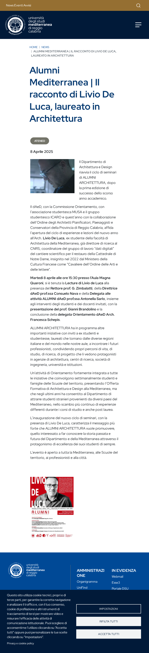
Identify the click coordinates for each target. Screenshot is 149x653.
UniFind (82, 588)
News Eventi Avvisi (18, 5)
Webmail (117, 577)
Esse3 (116, 583)
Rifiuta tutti (109, 621)
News (45, 47)
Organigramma (87, 582)
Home (33, 47)
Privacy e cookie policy (20, 643)
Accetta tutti (108, 634)
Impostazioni (108, 609)
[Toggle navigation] (138, 25)
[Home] (28, 25)
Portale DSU (120, 589)
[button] (52, 507)
